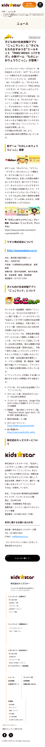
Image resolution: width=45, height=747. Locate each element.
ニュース (11, 677)
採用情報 (26, 681)
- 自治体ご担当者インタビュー (17, 663)
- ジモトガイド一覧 (14, 660)
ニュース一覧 (11, 11)
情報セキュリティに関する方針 (12, 729)
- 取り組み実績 (12, 600)
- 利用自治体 (12, 657)
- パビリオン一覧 (13, 606)
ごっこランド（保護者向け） (18, 624)
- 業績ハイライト (13, 710)
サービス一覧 (28, 677)
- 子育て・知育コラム (14, 631)
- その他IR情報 (12, 717)
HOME (3, 11)
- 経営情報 (11, 704)
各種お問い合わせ (29, 684)
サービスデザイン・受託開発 (18, 666)
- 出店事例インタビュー (15, 609)
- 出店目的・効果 (13, 603)
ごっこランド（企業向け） (17, 596)
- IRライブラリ (12, 707)
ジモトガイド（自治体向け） (18, 650)
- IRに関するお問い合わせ (15, 720)
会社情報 (11, 681)
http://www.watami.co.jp (22, 250)
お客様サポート (13, 684)
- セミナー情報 (12, 612)
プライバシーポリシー (9, 725)
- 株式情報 (11, 714)
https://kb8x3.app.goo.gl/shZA (20, 425)
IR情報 (10, 701)
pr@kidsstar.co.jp (20, 536)
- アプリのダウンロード (15, 628)
